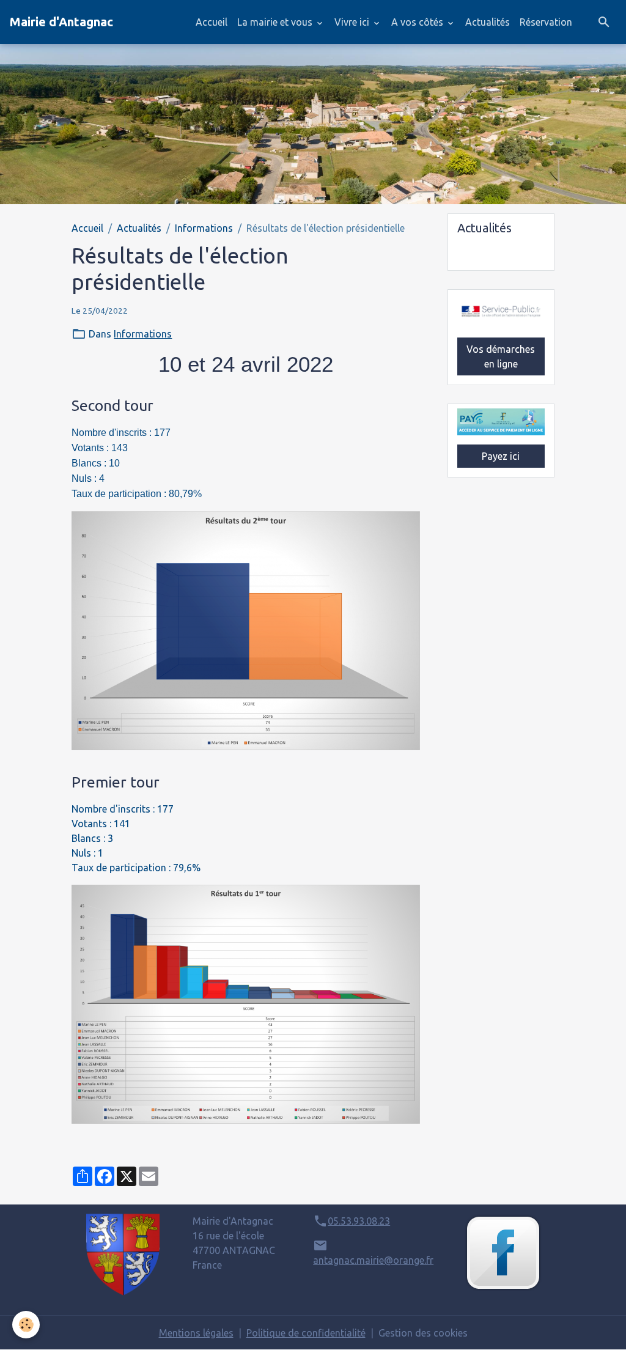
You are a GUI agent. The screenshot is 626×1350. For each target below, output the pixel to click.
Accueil (211, 22)
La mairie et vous (276, 22)
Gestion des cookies (423, 1332)
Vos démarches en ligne (500, 356)
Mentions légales (196, 1332)
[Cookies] (26, 1324)
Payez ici (501, 456)
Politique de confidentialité (306, 1332)
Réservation (546, 22)
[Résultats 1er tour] (245, 1004)
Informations (204, 228)
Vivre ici (353, 22)
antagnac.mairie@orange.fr (373, 1260)
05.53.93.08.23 (359, 1220)
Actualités (487, 22)
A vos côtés (418, 22)
